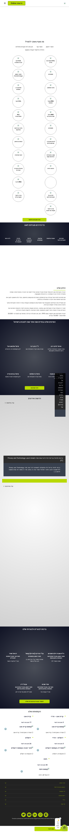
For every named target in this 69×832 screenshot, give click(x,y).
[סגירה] (60, 818)
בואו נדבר (51, 829)
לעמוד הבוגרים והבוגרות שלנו (34, 701)
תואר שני (39, 47)
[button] (58, 823)
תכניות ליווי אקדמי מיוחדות (24, 47)
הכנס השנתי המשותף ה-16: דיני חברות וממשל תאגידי (35, 551)
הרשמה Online (16, 3)
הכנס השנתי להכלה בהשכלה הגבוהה (42, 522)
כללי (64, 800)
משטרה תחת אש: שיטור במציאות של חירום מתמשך (36, 610)
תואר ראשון (49, 47)
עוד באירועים (9, 486)
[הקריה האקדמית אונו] (64, 3)
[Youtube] (29, 815)
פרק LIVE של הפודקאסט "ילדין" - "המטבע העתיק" (36, 493)
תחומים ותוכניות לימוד (59, 787)
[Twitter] (23, 815)
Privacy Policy (40, 818)
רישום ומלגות (62, 795)
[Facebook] (46, 815)
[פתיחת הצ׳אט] (64, 827)
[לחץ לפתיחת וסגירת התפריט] (5, 3)
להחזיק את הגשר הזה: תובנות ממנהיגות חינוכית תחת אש (34, 624)
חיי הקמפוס (62, 791)
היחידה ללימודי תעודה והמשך (34, 50)
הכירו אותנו (62, 783)
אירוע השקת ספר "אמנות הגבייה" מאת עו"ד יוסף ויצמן (35, 536)
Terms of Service (50, 818)
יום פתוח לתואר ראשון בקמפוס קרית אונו (41, 596)
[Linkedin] (35, 815)
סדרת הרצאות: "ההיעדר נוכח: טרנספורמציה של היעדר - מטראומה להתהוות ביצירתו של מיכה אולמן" (34, 580)
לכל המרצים (34, 388)
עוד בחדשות (10, 403)
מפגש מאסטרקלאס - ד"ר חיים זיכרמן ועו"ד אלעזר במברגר (33, 507)
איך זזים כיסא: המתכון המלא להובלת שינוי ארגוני (38, 565)
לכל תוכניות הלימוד (34, 220)
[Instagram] (40, 815)
